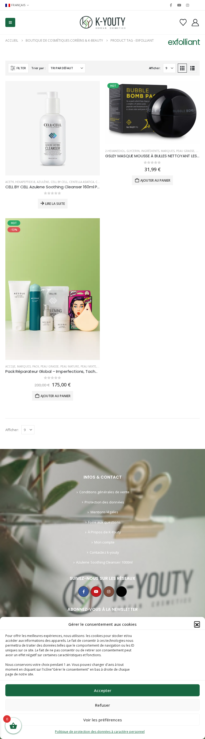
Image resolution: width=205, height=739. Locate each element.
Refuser (102, 705)
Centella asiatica (81, 182)
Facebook (83, 591)
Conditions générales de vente (104, 492)
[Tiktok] (195, 5)
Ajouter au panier (155, 180)
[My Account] (195, 22)
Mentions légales (104, 512)
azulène (43, 182)
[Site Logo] (102, 22)
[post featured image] (52, 128)
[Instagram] (187, 5)
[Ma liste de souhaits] (183, 22)
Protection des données (104, 502)
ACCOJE (10, 366)
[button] (197, 624)
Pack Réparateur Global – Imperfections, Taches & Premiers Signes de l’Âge (78, 371)
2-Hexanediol (115, 151)
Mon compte (104, 542)
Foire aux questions (104, 522)
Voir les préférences (102, 719)
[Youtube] (179, 5)
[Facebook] (170, 5)
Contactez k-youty (104, 552)
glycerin (133, 151)
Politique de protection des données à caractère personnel (100, 731)
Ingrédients (150, 151)
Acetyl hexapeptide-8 (20, 182)
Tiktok (121, 591)
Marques (168, 151)
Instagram (109, 591)
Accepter (102, 690)
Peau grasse (185, 151)
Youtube (96, 591)
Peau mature (69, 366)
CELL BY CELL (59, 182)
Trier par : (38, 68)
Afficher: (155, 68)
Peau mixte (88, 366)
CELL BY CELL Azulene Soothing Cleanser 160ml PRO (54, 187)
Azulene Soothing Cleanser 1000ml (104, 562)
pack (35, 366)
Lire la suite (55, 203)
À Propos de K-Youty (104, 532)
